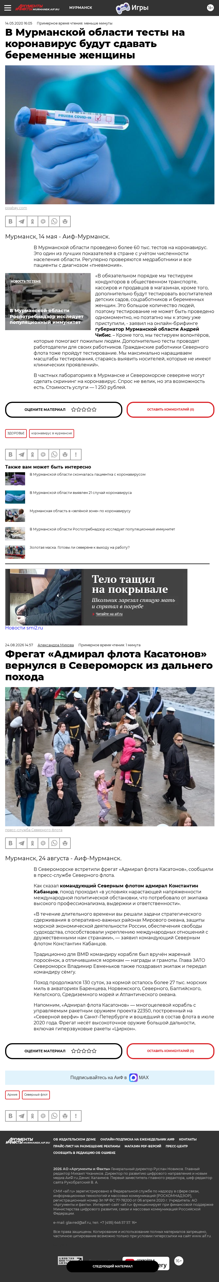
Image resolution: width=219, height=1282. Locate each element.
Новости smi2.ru (24, 628)
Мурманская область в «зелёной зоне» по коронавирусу (80, 511)
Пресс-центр (177, 1146)
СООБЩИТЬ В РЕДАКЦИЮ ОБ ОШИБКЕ (84, 1153)
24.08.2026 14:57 (19, 645)
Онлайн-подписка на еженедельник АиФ (137, 1139)
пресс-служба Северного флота (33, 830)
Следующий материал (113, 1266)
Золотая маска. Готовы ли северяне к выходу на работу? (80, 547)
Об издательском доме (74, 1139)
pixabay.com (16, 208)
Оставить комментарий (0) (170, 409)
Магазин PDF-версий (143, 1146)
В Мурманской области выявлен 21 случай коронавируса (81, 492)
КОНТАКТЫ (187, 1139)
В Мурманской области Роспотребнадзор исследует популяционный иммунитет (102, 529)
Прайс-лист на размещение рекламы (86, 1146)
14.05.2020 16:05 (18, 23)
